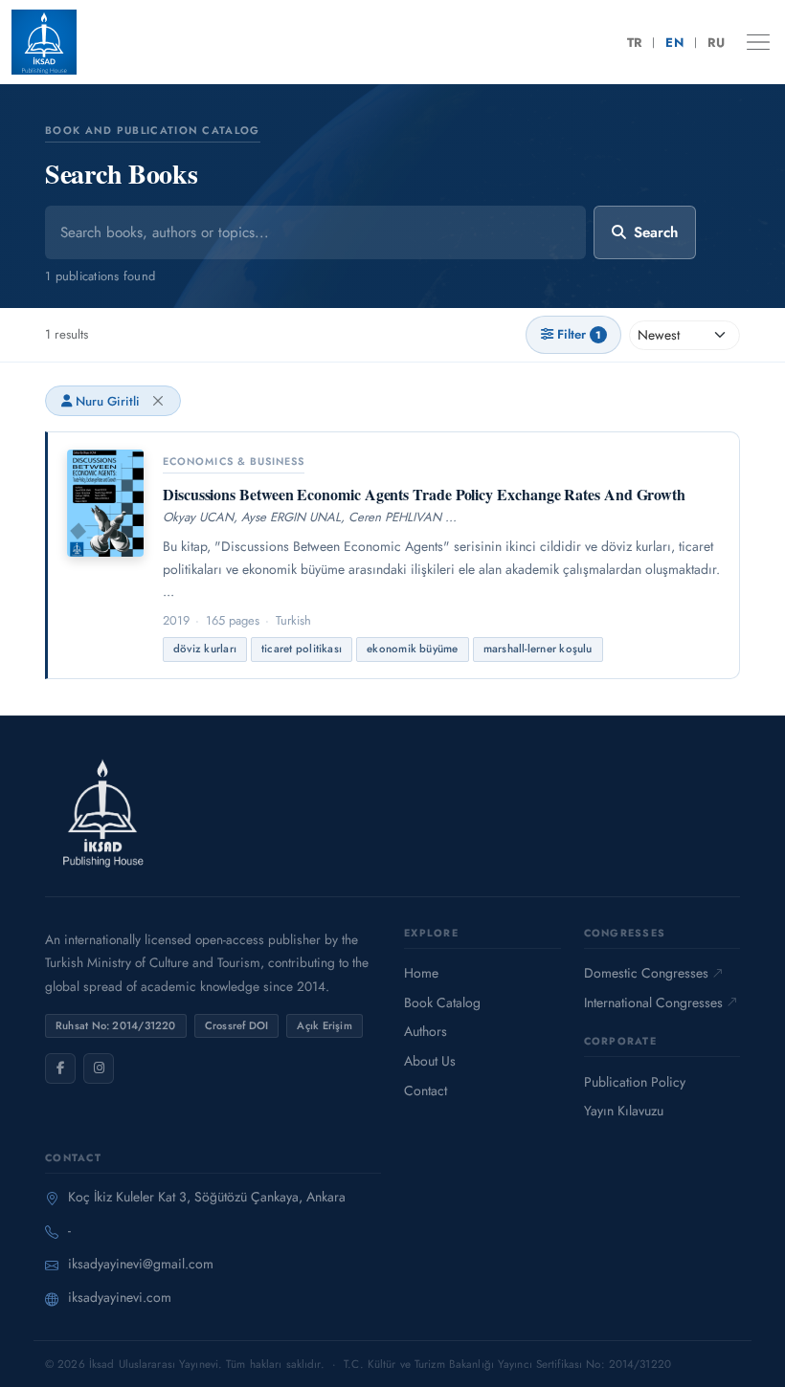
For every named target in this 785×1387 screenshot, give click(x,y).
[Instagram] (98, 1068)
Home (421, 972)
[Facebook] (60, 1068)
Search (656, 232)
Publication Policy (634, 1081)
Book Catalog (442, 1002)
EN (674, 42)
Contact (425, 1090)
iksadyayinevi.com (119, 1297)
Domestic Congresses (646, 972)
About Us (430, 1060)
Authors (425, 1031)
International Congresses (653, 1002)
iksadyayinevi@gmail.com (140, 1263)
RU (716, 42)
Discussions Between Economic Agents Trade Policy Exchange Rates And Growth (424, 494)
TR (634, 42)
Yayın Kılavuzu (623, 1110)
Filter (579, 334)
